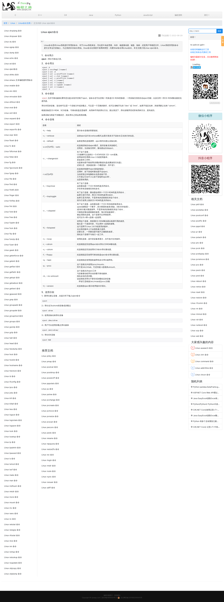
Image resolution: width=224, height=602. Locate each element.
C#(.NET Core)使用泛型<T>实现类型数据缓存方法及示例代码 (206, 410)
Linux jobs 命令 (11, 393)
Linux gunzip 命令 (12, 327)
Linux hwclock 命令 (12, 371)
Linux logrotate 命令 (13, 420)
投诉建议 (117, 595)
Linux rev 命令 (48, 455)
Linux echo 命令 (11, 58)
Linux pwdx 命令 (49, 433)
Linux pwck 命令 (198, 270)
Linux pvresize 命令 (50, 416)
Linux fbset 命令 (11, 140)
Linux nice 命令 (10, 541)
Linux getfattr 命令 (12, 272)
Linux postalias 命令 (199, 210)
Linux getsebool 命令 (13, 283)
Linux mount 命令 (11, 502)
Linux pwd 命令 (197, 276)
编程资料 (178, 15)
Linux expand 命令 (12, 118)
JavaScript (148, 15)
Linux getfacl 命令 (12, 266)
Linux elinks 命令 (11, 74)
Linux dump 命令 (11, 52)
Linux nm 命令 (10, 546)
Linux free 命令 (10, 217)
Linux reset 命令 (198, 292)
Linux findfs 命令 (11, 190)
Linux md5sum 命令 (12, 486)
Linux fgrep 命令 (11, 173)
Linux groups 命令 (12, 321)
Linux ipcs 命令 (10, 387)
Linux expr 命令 (11, 135)
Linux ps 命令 (47, 389)
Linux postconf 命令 (199, 215)
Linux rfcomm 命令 (199, 303)
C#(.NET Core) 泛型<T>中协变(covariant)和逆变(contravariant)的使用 (206, 427)
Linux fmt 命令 (10, 206)
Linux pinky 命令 (49, 356)
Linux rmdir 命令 (49, 466)
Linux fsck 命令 (11, 228)
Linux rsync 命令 (49, 476)
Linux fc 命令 (10, 146)
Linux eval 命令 (10, 107)
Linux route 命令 (49, 471)
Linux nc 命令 (10, 519)
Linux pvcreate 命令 (50, 405)
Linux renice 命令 (198, 286)
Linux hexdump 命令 (13, 349)
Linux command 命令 (202, 361)
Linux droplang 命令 (13, 31)
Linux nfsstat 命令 (12, 535)
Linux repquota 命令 (50, 444)
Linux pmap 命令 (49, 361)
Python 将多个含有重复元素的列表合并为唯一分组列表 (206, 421)
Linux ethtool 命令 (12, 102)
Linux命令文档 (24, 23)
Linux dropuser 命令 (13, 36)
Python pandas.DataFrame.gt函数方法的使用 (206, 387)
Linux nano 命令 (11, 513)
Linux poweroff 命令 (50, 378)
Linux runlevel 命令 (199, 325)
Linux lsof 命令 (10, 469)
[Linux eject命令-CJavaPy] (112, 6)
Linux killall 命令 (11, 404)
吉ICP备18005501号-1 (109, 597)
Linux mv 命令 (10, 508)
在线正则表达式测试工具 (200, 52)
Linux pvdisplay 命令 (200, 254)
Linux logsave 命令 (12, 425)
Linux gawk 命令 (11, 250)
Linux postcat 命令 (50, 367)
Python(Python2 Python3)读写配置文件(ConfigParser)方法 (206, 404)
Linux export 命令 (12, 124)
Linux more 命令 (11, 497)
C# (65, 15)
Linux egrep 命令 (11, 47)
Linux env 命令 (10, 91)
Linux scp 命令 (197, 330)
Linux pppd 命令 (198, 226)
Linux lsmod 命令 (11, 464)
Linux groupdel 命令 (13, 310)
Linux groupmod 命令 (13, 316)
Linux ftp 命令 (10, 233)
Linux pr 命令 (196, 232)
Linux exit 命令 (10, 113)
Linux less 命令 (10, 409)
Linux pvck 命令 (198, 248)
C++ (40, 15)
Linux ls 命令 (9, 458)
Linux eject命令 (11, 69)
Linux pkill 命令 (197, 204)
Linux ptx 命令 (197, 243)
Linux (12, 23)
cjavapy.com (95, 597)
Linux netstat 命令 (12, 524)
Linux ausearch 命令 (202, 347)
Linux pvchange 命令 (51, 400)
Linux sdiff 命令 (48, 487)
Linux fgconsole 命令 (13, 168)
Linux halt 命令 (10, 338)
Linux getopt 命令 (12, 277)
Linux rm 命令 (197, 308)
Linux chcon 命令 (200, 374)
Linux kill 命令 (10, 398)
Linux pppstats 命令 (50, 383)
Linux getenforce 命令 (13, 255)
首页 (5, 23)
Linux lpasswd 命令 (12, 453)
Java (91, 15)
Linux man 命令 (11, 480)
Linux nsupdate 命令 (13, 563)
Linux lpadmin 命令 (12, 447)
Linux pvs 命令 (197, 265)
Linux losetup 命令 (12, 436)
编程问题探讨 (108, 595)
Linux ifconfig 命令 (12, 382)
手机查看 (165, 35)
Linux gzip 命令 (11, 332)
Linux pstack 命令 (198, 237)
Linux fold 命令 (10, 212)
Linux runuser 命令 (50, 482)
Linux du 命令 (10, 41)
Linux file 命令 (10, 179)
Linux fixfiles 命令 (12, 201)
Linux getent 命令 (11, 261)
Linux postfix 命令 (198, 221)
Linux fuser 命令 (11, 244)
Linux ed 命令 (10, 63)
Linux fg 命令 (10, 162)
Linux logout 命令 (11, 415)
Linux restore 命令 (199, 297)
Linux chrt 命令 (199, 354)
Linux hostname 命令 (13, 365)
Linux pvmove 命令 (50, 411)
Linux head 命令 (11, 343)
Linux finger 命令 (11, 195)
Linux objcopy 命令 (12, 568)
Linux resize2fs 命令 (50, 449)
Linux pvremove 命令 (200, 259)
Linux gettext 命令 (12, 288)
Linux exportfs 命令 (12, 129)
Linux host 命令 (11, 354)
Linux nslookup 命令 (13, 557)
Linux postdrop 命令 (50, 372)
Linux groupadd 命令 (13, 305)
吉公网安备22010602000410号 (131, 597)
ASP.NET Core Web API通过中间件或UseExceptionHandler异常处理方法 (206, 392)
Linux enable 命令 (12, 85)
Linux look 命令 (11, 431)
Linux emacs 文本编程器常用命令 (18, 80)
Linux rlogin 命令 (49, 460)
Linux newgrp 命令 (12, 530)
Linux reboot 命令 (198, 281)
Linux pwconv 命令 (50, 427)
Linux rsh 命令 (197, 319)
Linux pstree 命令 (49, 394)
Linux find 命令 (10, 184)
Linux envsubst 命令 (13, 96)
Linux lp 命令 (9, 442)
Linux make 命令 (11, 475)
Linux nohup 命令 (11, 552)
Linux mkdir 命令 (11, 491)
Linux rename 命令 (50, 438)
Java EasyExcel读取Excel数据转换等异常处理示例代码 (206, 415)
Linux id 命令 (9, 376)
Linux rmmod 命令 (199, 314)
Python (118, 15)
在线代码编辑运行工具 (199, 49)
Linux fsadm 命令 (11, 223)
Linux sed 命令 (197, 336)
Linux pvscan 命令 (49, 422)
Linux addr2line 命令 (202, 367)
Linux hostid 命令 (11, 360)
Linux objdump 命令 (13, 574)
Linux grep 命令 (11, 299)
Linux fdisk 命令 (11, 157)
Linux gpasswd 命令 (13, 294)
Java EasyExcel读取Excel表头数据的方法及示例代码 (206, 398)
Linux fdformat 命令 (13, 151)
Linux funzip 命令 (11, 239)
